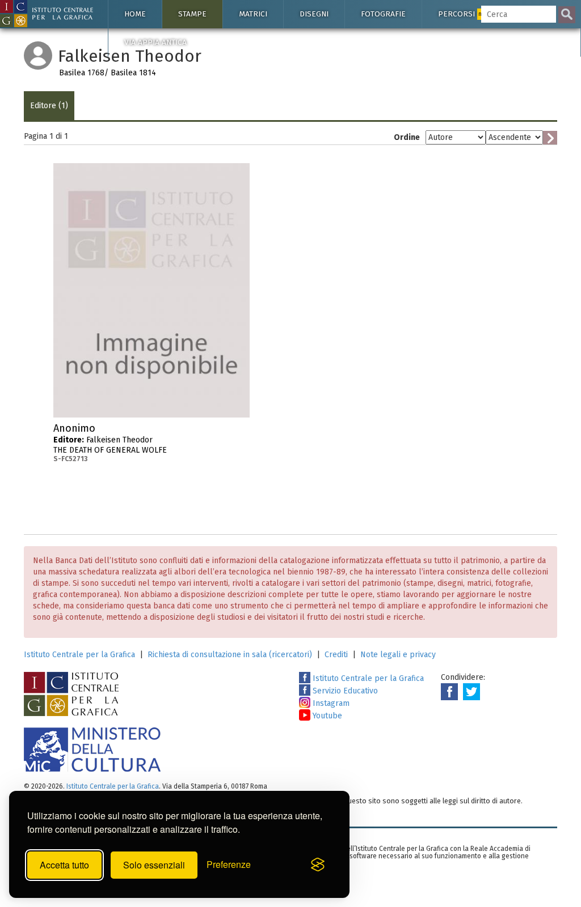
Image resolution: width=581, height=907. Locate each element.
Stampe (192, 14)
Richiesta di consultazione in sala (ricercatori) (230, 654)
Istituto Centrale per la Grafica (79, 654)
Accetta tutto (64, 864)
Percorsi (463, 14)
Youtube (326, 716)
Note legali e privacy (398, 654)
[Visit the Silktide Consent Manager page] (317, 865)
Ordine (407, 137)
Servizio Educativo (344, 691)
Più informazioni (241, 431)
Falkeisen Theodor (110, 443)
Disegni (314, 14)
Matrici (253, 14)
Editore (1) (49, 105)
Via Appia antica (155, 42)
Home (135, 14)
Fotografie (383, 14)
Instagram (330, 703)
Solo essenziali (154, 864)
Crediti (336, 654)
